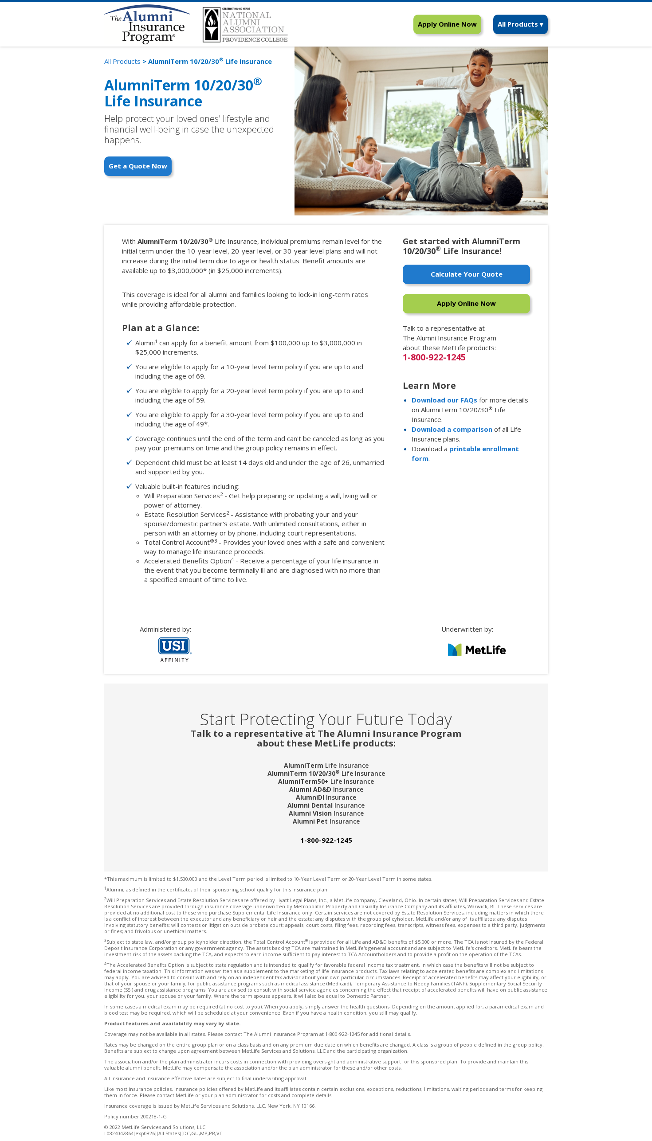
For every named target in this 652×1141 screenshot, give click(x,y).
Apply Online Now (447, 24)
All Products (122, 61)
